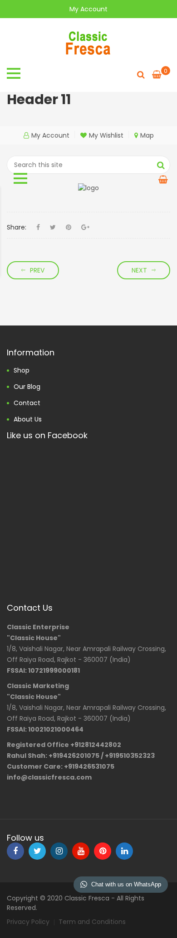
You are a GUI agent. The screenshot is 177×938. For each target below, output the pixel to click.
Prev (37, 270)
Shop (22, 370)
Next (139, 270)
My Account (88, 9)
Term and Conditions (92, 921)
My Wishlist (106, 135)
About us (28, 419)
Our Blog (27, 386)
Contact (27, 402)
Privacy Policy (28, 921)
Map (147, 135)
